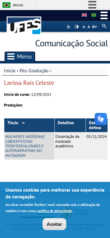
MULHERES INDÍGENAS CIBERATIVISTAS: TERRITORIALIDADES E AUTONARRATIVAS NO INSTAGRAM (24, 146)
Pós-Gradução (34, 70)
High (76, 27)
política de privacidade (55, 210)
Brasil (18, 5)
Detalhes (66, 122)
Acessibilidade (69, 27)
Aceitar (54, 224)
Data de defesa (96, 125)
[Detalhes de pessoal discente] (84, 15)
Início (10, 70)
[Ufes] (24, 22)
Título (12, 122)
